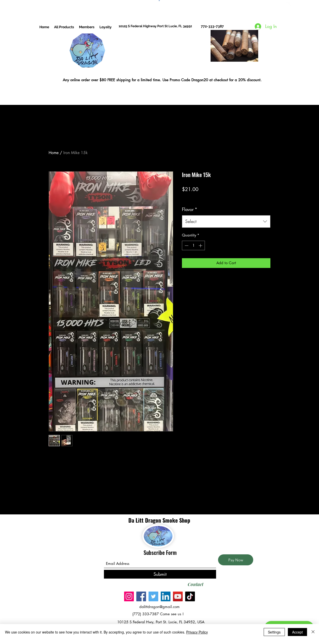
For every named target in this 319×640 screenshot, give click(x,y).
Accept (297, 632)
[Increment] (201, 245)
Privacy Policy (197, 632)
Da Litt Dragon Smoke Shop (160, 520)
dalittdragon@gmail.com (159, 606)
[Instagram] (296, 3)
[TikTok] (190, 596)
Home (54, 152)
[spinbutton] (193, 245)
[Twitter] (153, 596)
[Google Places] (289, 3)
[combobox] (226, 221)
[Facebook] (141, 596)
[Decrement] (186, 245)
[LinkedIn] (165, 596)
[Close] (313, 632)
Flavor (189, 209)
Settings (274, 632)
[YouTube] (178, 596)
